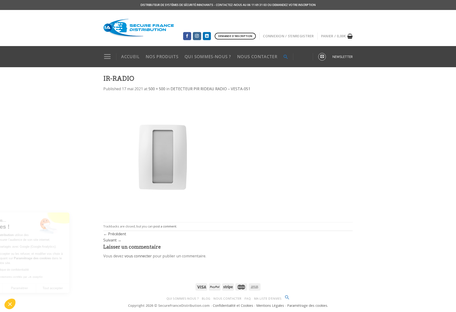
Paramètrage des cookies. (307, 305)
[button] (10, 304)
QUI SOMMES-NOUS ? (208, 56)
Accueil (130, 56)
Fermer (21, 288)
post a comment (164, 226)
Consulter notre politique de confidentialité (37, 269)
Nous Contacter (228, 299)
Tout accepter (88, 288)
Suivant (112, 240)
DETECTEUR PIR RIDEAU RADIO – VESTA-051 (210, 88)
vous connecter (138, 256)
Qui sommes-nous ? (182, 299)
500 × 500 (156, 88)
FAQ (248, 299)
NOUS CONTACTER (257, 56)
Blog (206, 299)
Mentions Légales (270, 305)
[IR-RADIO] (162, 156)
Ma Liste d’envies (268, 299)
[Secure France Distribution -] (138, 28)
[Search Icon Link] (285, 56)
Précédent (114, 233)
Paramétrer (54, 288)
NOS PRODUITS (162, 56)
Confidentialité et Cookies (233, 305)
